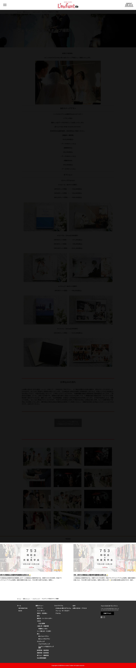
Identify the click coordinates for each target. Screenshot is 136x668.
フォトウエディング (44, 644)
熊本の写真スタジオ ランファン (68, 5)
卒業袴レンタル (42, 629)
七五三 (39, 621)
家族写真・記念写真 (43, 653)
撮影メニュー (26, 599)
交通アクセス (107, 613)
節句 (38, 616)
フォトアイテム (58, 605)
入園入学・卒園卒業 (43, 626)
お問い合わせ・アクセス (80, 608)
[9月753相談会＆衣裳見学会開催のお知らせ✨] (31, 558)
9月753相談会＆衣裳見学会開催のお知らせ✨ (15, 575)
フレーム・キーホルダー (63, 611)
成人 (38, 634)
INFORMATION (23, 608)
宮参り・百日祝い (42, 613)
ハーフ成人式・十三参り (44, 631)
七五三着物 (41, 623)
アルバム (58, 613)
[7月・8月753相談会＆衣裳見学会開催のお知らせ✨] (104, 558)
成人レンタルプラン (44, 639)
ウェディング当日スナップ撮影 (46, 647)
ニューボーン (41, 611)
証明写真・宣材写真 (43, 650)
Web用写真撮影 (41, 658)
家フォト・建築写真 (43, 655)
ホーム (19, 599)
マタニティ (40, 608)
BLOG (20, 611)
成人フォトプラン (43, 636)
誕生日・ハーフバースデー (44, 618)
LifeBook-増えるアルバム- (63, 608)
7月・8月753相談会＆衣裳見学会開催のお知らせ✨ (90, 575)
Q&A (74, 605)
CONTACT (129, 4)
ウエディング (36, 599)
